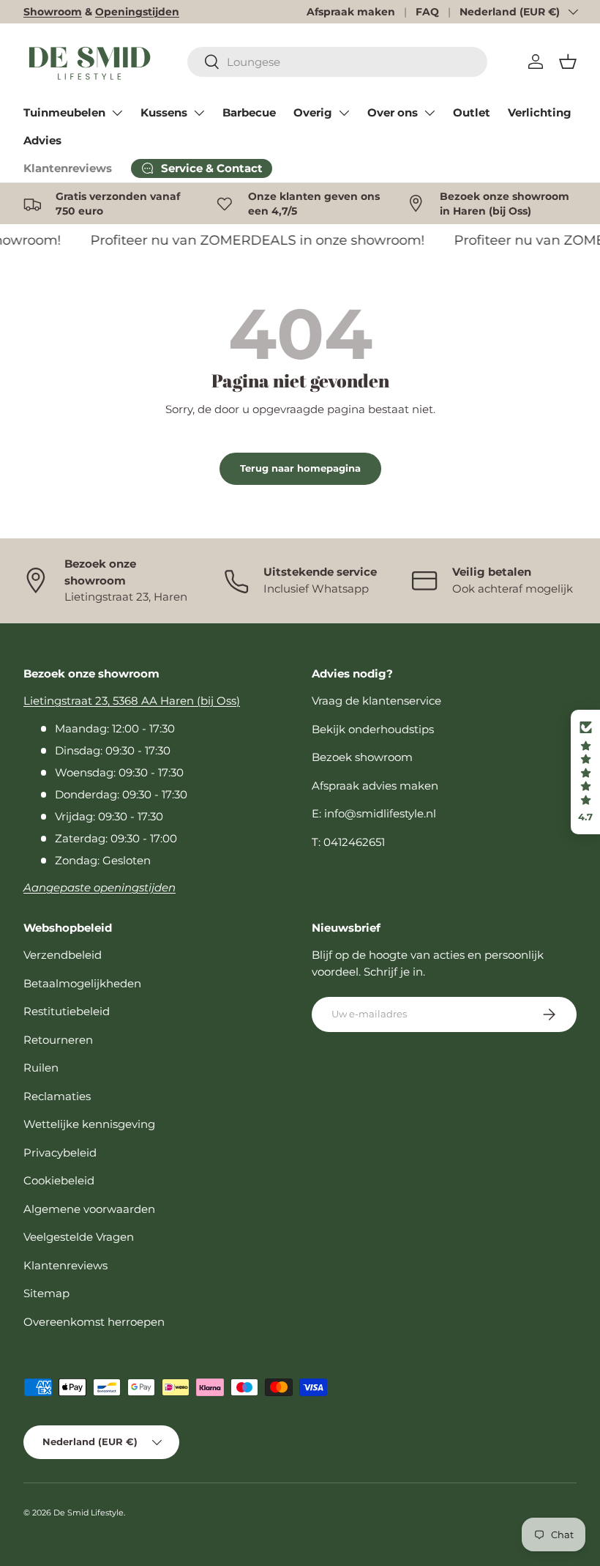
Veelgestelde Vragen (78, 1237)
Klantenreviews (67, 168)
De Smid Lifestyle (88, 1512)
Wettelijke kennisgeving (89, 1124)
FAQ (427, 12)
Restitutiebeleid (66, 1011)
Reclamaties (57, 1096)
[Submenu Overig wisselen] (344, 113)
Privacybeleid (60, 1152)
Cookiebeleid (58, 1180)
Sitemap (46, 1293)
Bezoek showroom (362, 757)
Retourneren (58, 1040)
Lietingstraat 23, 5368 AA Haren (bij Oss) (131, 701)
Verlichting (539, 112)
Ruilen (41, 1068)
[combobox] (337, 62)
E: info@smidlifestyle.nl (374, 813)
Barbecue (249, 112)
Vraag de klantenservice (376, 701)
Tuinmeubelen (64, 112)
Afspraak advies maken (375, 786)
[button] (568, 61)
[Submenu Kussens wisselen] (199, 113)
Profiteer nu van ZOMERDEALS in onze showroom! (253, 239)
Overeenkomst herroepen (94, 1322)
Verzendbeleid (62, 955)
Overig (312, 112)
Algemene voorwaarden (89, 1209)
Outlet (471, 112)
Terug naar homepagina (300, 468)
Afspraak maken (351, 12)
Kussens (163, 112)
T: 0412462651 (348, 842)
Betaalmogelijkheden (82, 983)
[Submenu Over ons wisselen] (429, 113)
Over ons (392, 112)
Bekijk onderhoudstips (373, 729)
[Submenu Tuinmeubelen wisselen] (117, 113)
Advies (42, 140)
